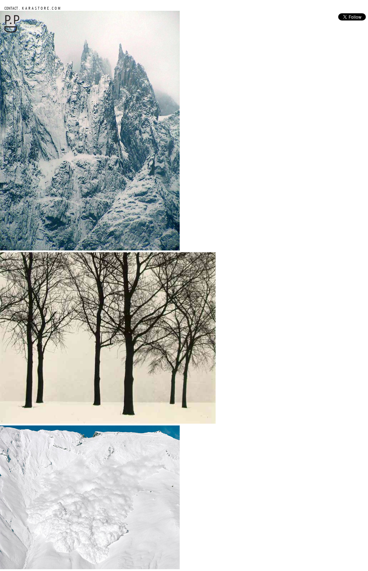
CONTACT (11, 8)
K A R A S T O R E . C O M (40, 8)
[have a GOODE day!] (11, 31)
